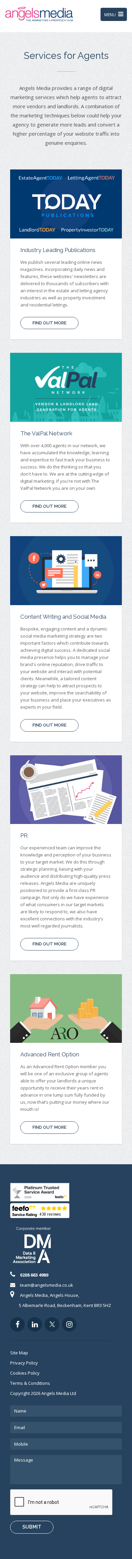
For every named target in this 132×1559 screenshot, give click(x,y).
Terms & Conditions (30, 1383)
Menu (115, 16)
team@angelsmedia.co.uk (46, 1285)
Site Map (19, 1353)
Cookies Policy (25, 1373)
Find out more (49, 322)
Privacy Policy (24, 1363)
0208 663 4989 (34, 1275)
